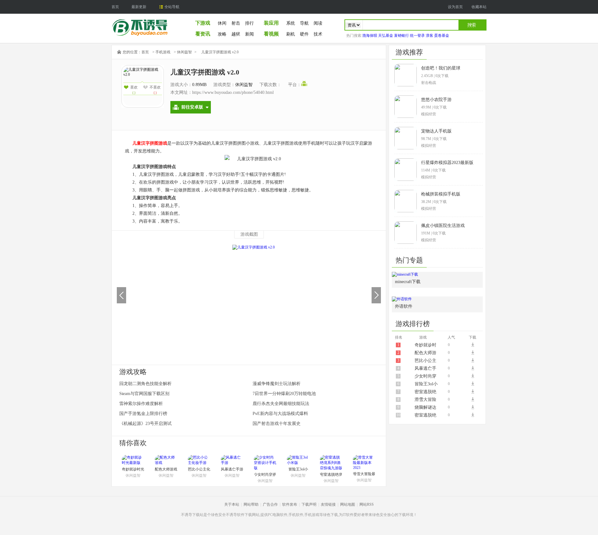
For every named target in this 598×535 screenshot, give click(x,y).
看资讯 (202, 33)
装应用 (271, 23)
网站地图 (347, 504)
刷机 (290, 34)
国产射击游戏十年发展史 (277, 423)
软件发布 (289, 504)
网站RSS (366, 504)
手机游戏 (162, 52)
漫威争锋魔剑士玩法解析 (277, 383)
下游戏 (202, 23)
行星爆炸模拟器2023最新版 (447, 162)
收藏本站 (479, 7)
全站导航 (171, 7)
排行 (249, 23)
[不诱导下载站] (140, 35)
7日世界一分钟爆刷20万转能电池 (284, 393)
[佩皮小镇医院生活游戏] (405, 242)
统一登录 (417, 35)
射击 (235, 23)
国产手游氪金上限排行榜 (143, 413)
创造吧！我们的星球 (440, 68)
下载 (473, 345)
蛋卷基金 (441, 35)
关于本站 (231, 504)
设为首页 (455, 7)
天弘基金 (385, 35)
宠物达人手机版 (436, 131)
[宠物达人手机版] (405, 148)
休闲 (222, 23)
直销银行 (401, 35)
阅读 (318, 23)
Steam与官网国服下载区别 (144, 393)
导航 (304, 23)
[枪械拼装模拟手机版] (405, 211)
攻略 (222, 34)
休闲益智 (184, 52)
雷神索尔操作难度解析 (141, 403)
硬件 (304, 34)
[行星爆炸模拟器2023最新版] (405, 179)
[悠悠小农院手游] (405, 116)
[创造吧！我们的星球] (405, 85)
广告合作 (270, 504)
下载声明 (308, 504)
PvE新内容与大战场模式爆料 (280, 413)
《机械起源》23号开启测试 (145, 423)
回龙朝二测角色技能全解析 (145, 383)
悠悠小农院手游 (436, 99)
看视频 (271, 33)
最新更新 (138, 7)
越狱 (235, 34)
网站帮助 (251, 504)
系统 (290, 23)
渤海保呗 (369, 35)
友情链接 (328, 504)
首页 (115, 7)
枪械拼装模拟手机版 (440, 194)
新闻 (249, 34)
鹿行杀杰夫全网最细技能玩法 (281, 403)
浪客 (429, 35)
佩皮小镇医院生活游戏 (443, 225)
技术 (318, 34)
